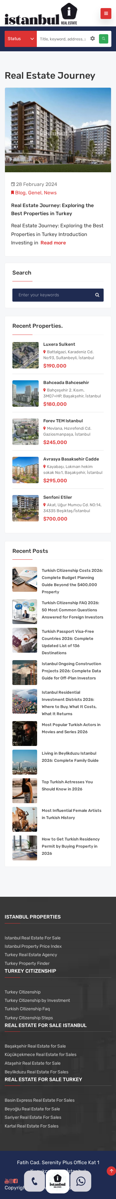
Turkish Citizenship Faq (27, 1009)
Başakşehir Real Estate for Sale (35, 1046)
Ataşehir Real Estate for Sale (33, 1063)
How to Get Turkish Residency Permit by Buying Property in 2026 (71, 846)
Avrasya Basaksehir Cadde (71, 459)
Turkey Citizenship (23, 992)
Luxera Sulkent (59, 344)
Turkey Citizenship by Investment (37, 1000)
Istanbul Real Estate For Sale (33, 938)
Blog (20, 193)
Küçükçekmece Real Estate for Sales (40, 1054)
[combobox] (21, 39)
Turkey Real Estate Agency (31, 954)
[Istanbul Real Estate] (41, 13)
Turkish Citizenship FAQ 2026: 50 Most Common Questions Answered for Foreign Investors (72, 609)
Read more (53, 243)
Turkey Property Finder (27, 963)
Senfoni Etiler (57, 497)
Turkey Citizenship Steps (29, 1018)
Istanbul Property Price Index (33, 946)
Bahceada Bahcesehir (66, 382)
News (50, 193)
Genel (34, 193)
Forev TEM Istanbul (63, 421)
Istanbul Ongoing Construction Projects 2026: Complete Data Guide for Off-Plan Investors (71, 670)
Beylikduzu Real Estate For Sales (36, 1072)
